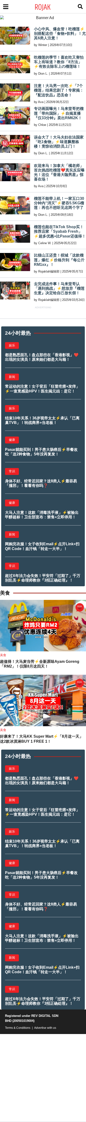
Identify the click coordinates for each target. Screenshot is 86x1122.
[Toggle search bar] (80, 6)
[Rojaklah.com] (49, 6)
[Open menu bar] (5, 6)
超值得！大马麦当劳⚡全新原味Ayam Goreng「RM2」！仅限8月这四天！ (39, 664)
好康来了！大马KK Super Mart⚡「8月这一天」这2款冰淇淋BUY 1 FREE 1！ (41, 738)
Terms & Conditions (17, 1027)
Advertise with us (45, 1027)
